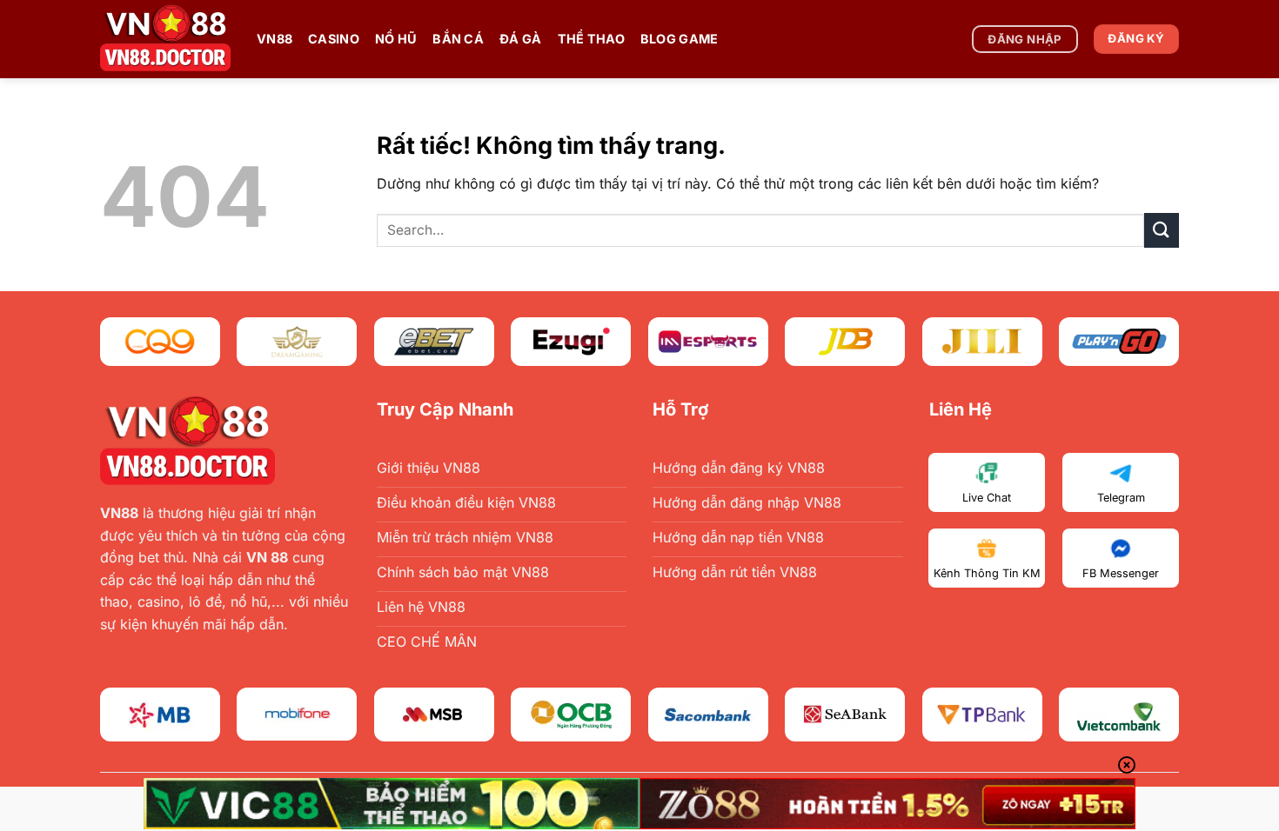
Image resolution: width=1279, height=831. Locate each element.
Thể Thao (591, 38)
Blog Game (679, 38)
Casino (333, 38)
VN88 (274, 38)
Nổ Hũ (396, 38)
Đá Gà (520, 38)
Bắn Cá (458, 38)
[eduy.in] (165, 39)
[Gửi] (1161, 230)
